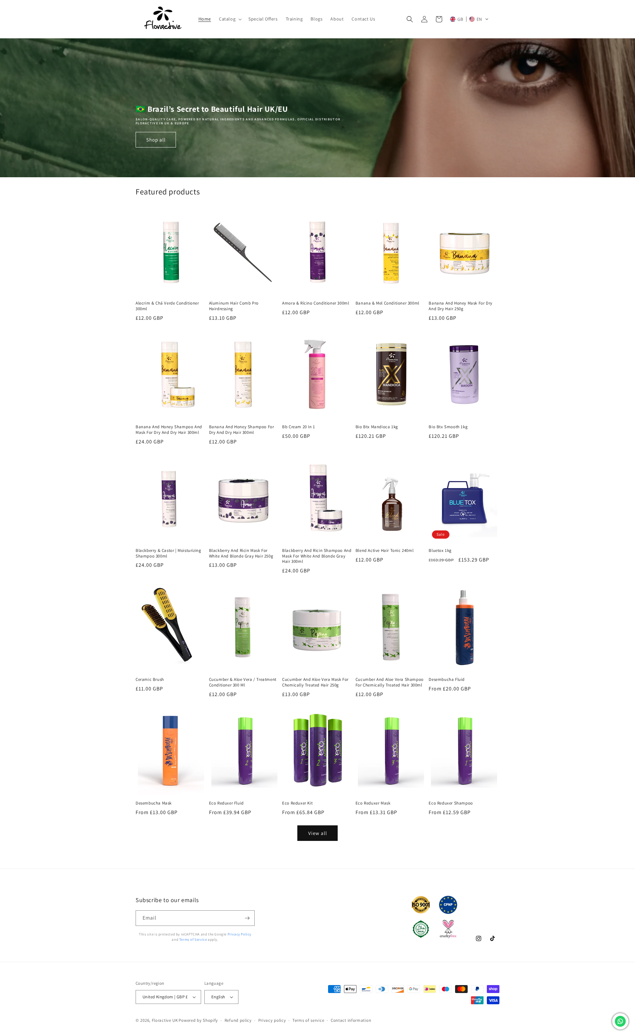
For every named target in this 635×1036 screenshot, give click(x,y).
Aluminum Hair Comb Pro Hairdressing (234, 306)
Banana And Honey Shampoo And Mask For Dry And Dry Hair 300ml (169, 429)
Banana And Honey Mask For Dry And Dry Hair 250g (460, 306)
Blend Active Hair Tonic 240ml (384, 550)
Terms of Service (193, 939)
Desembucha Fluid (447, 679)
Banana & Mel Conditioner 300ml (387, 303)
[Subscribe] (247, 918)
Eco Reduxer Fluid (226, 803)
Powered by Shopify (198, 1020)
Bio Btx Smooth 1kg (448, 427)
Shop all (156, 140)
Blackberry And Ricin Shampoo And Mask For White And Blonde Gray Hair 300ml (316, 556)
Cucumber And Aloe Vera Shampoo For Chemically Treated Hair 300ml (390, 682)
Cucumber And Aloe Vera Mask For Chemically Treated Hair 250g (315, 682)
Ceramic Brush (150, 679)
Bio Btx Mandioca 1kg (377, 427)
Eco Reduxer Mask (373, 803)
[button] (229, 19)
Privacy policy (272, 1020)
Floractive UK (165, 1020)
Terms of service (308, 1020)
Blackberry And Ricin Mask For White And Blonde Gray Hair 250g (241, 553)
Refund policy (238, 1020)
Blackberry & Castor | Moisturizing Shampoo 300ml (168, 553)
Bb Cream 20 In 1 (298, 427)
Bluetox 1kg (440, 550)
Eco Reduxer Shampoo (451, 803)
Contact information (351, 1020)
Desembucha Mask (154, 803)
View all (317, 833)
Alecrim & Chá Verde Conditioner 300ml (167, 306)
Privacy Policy (239, 934)
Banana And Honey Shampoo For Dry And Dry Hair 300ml (241, 429)
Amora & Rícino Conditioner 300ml (315, 303)
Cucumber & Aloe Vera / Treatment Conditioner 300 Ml (242, 682)
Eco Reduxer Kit (297, 803)
